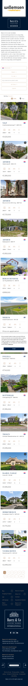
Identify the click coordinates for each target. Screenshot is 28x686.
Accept (14, 348)
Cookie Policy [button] (5, 342)
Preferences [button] (10, 344)
